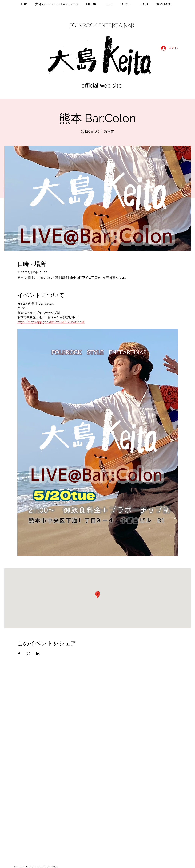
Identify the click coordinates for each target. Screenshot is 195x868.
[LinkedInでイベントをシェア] (38, 653)
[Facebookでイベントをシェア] (19, 653)
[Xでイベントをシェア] (28, 653)
